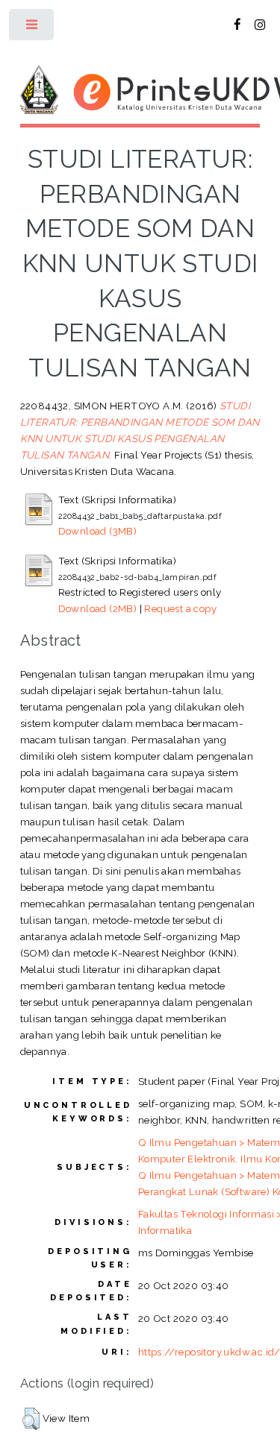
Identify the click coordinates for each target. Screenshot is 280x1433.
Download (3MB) (97, 531)
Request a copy (180, 608)
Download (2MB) (97, 608)
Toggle (32, 28)
